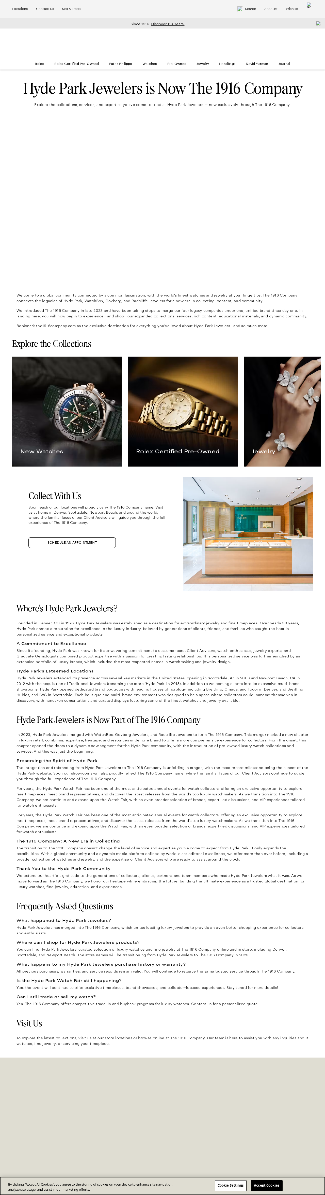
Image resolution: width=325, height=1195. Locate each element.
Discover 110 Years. (168, 24)
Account (271, 9)
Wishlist (292, 9)
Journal (284, 64)
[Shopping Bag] (309, 9)
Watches (149, 64)
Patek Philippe (120, 64)
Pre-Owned (177, 64)
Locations (20, 9)
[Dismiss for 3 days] (317, 23)
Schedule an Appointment (72, 542)
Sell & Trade (71, 9)
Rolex (39, 64)
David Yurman (257, 64)
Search (250, 9)
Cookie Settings (231, 1185)
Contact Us (45, 9)
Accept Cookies (266, 1185)
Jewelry (203, 64)
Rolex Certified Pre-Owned (76, 64)
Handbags (227, 64)
